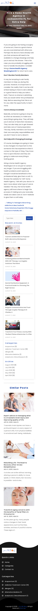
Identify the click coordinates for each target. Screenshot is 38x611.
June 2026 (8, 370)
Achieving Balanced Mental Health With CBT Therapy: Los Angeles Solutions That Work (17, 261)
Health (19, 28)
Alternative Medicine (12, 354)
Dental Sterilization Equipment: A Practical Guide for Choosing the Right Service (17, 285)
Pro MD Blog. (23, 606)
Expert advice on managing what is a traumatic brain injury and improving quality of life (17, 418)
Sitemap (23, 608)
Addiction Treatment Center (15, 349)
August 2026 (9, 365)
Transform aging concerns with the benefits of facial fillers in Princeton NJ (17, 512)
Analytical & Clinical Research (15, 357)
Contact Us (9, 569)
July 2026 (8, 367)
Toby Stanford (14, 25)
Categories (9, 566)
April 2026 (8, 375)
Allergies (8, 352)
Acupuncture (9, 346)
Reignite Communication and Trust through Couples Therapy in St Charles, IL (17, 309)
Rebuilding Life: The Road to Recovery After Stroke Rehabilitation (15, 465)
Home (7, 562)
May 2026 (8, 373)
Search (29, 218)
